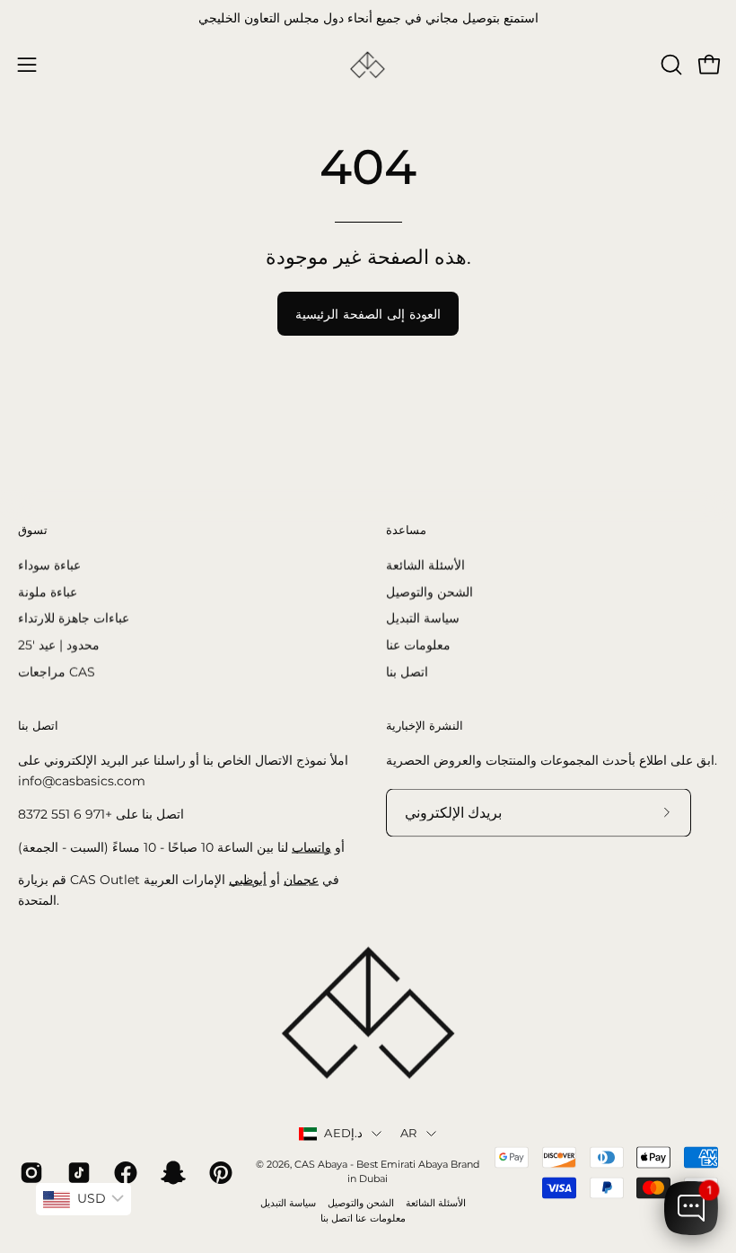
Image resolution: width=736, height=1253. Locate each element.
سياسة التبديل (423, 617)
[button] (669, 64)
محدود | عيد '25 (59, 644)
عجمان (301, 880)
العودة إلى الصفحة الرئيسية (368, 314)
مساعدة (406, 529)
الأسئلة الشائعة (425, 564)
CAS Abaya (320, 1164)
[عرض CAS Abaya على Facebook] (124, 1173)
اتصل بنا (407, 671)
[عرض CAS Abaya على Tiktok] (78, 1173)
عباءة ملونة (47, 591)
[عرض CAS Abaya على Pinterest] (219, 1173)
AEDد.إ (343, 1133)
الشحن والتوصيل (429, 591)
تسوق (33, 529)
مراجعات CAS (56, 671)
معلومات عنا (418, 644)
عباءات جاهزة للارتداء (73, 617)
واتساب (311, 846)
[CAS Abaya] (368, 65)
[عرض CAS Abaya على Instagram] (30, 1173)
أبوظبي (248, 880)
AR (408, 1133)
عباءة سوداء (49, 564)
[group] (368, 19)
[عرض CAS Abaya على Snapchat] (172, 1173)
